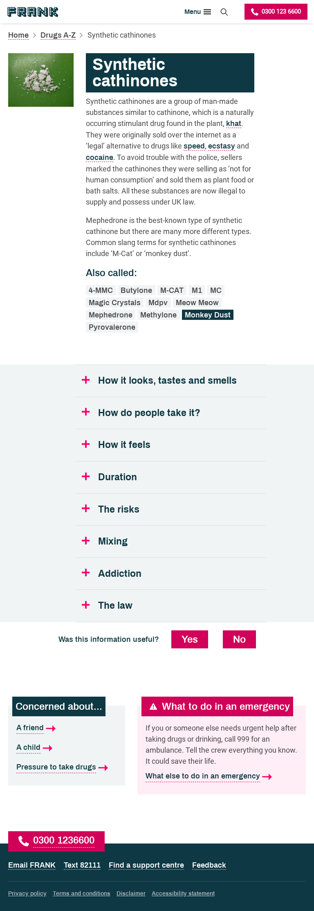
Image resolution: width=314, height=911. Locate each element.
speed (194, 146)
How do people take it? (149, 413)
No (239, 639)
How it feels (124, 445)
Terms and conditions (81, 894)
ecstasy (221, 146)
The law (115, 606)
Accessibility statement (183, 894)
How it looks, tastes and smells (167, 381)
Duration (117, 477)
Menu (192, 11)
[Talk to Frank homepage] (32, 12)
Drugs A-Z (58, 35)
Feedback (209, 865)
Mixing (113, 541)
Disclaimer (131, 894)
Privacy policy (27, 894)
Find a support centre (146, 865)
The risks (118, 509)
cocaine (99, 157)
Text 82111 (82, 865)
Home (18, 35)
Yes (190, 639)
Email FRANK (32, 865)
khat (233, 123)
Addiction (119, 574)
